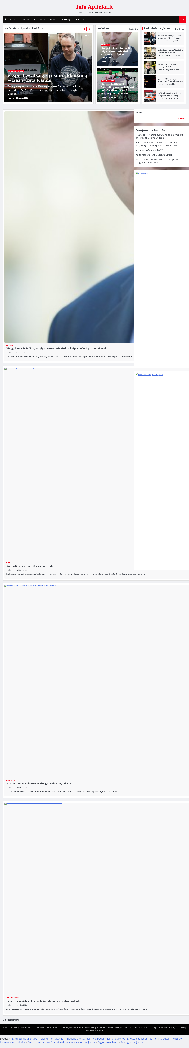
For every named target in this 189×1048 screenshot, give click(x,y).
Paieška (139, 113)
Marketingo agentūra (24, 1038)
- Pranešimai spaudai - (62, 1042)
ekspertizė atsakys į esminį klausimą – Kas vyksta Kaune (47, 78)
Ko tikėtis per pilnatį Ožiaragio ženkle (29, 566)
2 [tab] (88, 35)
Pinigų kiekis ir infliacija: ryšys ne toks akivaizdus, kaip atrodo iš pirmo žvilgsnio (116, 53)
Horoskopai (67, 19)
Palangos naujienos (132, 1042)
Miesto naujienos (137, 1038)
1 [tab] (86, 35)
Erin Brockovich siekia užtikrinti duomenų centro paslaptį (43, 1001)
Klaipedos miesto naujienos (109, 1038)
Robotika (53, 19)
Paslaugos (80, 19)
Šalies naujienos (11, 19)
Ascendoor (180, 1028)
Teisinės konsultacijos (52, 1038)
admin (11, 98)
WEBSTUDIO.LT (10, 1028)
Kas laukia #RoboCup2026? (149, 150)
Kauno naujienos (85, 1042)
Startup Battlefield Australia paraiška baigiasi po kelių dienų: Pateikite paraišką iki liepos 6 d (117, 89)
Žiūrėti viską (133, 29)
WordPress (100, 1030)
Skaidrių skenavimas (79, 1038)
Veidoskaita (18, 1042)
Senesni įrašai (12, 1019)
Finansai (25, 19)
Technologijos (39, 19)
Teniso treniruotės (38, 1042)
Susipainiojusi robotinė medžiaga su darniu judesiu (38, 783)
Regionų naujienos (108, 1042)
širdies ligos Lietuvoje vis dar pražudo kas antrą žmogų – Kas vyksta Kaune (170, 95)
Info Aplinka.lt (94, 7)
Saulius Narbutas (159, 1038)
